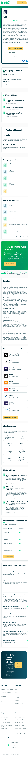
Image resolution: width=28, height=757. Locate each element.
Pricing (16, 689)
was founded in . (9, 641)
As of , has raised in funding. (15, 633)
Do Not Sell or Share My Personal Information (6, 727)
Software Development (18, 608)
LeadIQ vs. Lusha (19, 722)
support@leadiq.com (15, 745)
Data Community (19, 703)
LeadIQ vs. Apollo (19, 719)
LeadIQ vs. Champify (20, 733)
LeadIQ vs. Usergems (20, 731)
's (14, 589)
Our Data (17, 706)
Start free (22, 2)
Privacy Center (18, 708)
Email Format (12, 52)
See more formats (8, 556)
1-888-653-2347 (14, 742)
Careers (17, 700)
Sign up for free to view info (15, 48)
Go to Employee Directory (21, 236)
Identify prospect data (7, 689)
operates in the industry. (15, 607)
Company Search (19, 694)
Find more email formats (16, 625)
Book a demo (18, 665)
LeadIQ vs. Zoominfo (20, 717)
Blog (16, 692)
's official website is (15, 581)
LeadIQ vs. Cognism (20, 725)
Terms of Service (5, 722)
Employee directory (13, 56)
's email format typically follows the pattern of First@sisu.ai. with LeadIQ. (14, 624)
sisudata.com (17, 582)
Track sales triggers (6, 692)
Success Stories (5, 701)
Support (17, 697)
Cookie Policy (4, 719)
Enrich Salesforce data (7, 699)
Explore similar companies (10, 417)
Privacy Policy (4, 717)
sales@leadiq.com (14, 747)
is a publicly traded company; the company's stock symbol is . (14, 573)
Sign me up (10, 264)
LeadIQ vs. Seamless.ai (20, 728)
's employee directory (15, 601)
